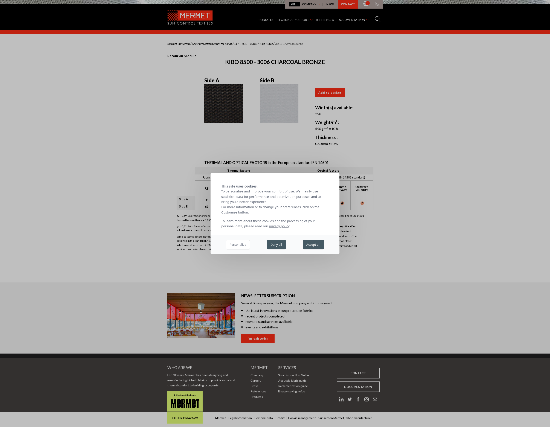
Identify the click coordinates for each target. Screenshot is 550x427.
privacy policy (279, 226)
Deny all (276, 244)
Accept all (313, 244)
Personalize (238, 244)
